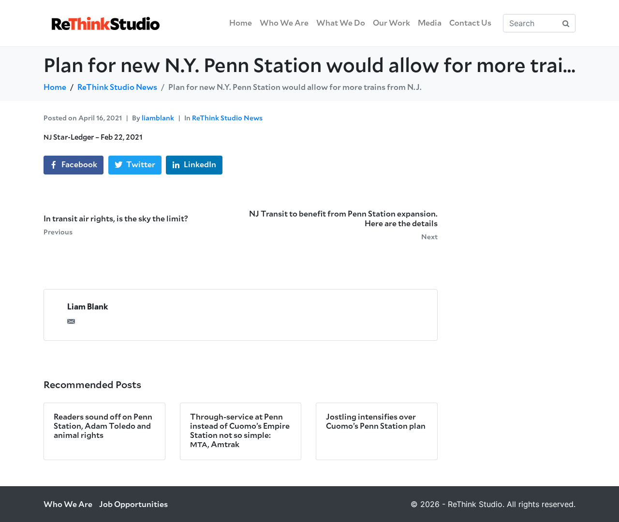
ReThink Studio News (227, 118)
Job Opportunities (133, 504)
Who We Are (284, 23)
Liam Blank (87, 307)
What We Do (340, 23)
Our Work (391, 23)
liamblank (158, 118)
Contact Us (470, 23)
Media (430, 23)
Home (240, 23)
